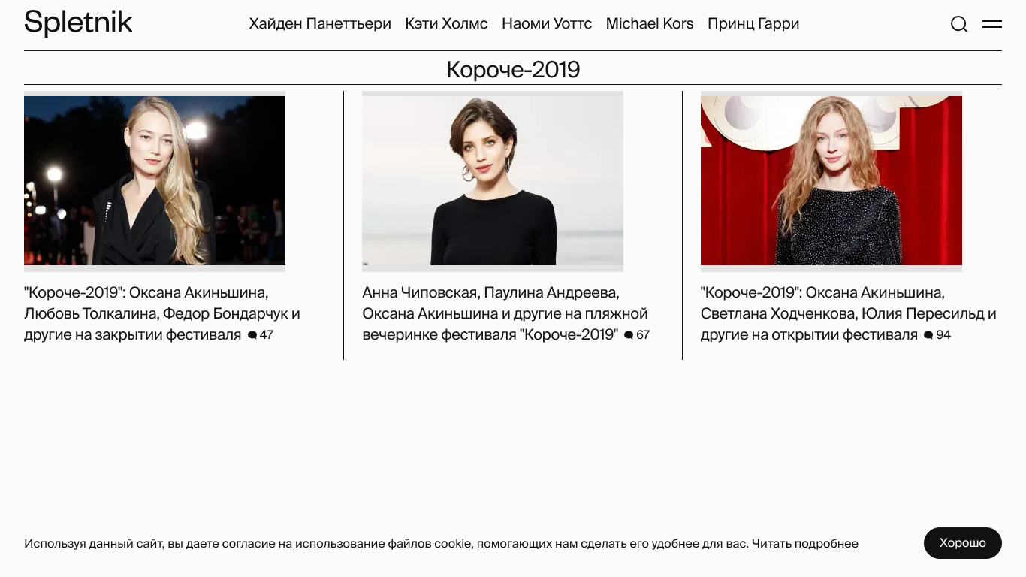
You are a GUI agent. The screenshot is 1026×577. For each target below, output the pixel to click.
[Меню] (992, 24)
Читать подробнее (805, 543)
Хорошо (963, 543)
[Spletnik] (78, 24)
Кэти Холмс (446, 24)
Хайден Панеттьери (320, 24)
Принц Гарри (754, 24)
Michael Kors (649, 24)
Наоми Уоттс (547, 24)
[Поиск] (959, 24)
